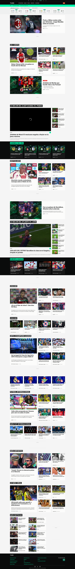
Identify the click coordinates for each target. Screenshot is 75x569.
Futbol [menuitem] (28, 3)
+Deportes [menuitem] (32, 3)
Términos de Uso (12, 559)
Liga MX (54, 73)
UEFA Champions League (42, 59)
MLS (53, 497)
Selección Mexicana (55, 300)
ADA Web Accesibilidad (13, 562)
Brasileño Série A (41, 497)
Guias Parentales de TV (27, 562)
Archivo (39, 559)
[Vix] (64, 3)
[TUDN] (12, 3)
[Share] (50, 132)
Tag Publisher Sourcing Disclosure (28, 564)
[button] (30, 119)
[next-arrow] (65, 268)
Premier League (41, 511)
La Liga (54, 406)
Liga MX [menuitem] (25, 3)
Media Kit (25, 559)
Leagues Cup (54, 511)
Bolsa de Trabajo (12, 564)
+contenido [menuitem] (37, 3)
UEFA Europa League (13, 273)
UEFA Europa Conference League (43, 420)
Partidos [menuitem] (21, 3)
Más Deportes (40, 479)
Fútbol (40, 73)
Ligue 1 (54, 189)
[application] (30, 119)
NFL (39, 465)
